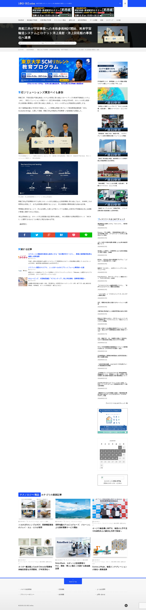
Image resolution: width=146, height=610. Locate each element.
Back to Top (73, 582)
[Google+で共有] (49, 234)
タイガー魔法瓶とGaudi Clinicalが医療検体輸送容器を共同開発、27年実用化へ (35, 568)
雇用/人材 (72, 20)
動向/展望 (116, 523)
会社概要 (61, 594)
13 (112, 454)
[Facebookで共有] (24, 234)
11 (105, 454)
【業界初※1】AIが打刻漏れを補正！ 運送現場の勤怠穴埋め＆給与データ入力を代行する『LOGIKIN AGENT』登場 (112, 394)
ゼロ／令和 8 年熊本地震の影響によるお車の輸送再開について (112, 243)
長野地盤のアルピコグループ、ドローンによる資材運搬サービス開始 (72, 526)
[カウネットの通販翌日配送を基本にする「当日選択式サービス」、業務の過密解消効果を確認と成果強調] (22, 257)
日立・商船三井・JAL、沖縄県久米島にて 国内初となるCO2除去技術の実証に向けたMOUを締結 (112, 339)
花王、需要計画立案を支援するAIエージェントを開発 (112, 303)
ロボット (42, 521)
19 (109, 458)
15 (120, 454)
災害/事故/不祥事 (45, 20)
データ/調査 (93, 20)
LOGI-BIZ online (28, 605)
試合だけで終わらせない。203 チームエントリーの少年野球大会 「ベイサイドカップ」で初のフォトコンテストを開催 (113, 319)
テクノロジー (50, 43)
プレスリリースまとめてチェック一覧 (117, 403)
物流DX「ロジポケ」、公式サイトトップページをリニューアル (112, 268)
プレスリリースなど (69, 43)
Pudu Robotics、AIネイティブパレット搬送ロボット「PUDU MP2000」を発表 (112, 277)
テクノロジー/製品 (60, 20)
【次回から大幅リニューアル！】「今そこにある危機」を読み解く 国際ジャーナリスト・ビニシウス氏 (112, 108)
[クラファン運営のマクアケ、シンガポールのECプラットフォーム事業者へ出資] (22, 270)
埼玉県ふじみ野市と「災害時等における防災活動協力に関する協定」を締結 (112, 251)
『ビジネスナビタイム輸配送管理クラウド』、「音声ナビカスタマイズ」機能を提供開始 (112, 286)
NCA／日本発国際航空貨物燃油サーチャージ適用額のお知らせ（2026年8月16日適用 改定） (113, 347)
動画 (47, 521)
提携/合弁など (59, 43)
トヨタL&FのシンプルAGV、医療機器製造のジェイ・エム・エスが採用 (35, 526)
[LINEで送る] (86, 234)
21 (116, 458)
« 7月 (101, 468)
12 (109, 454)
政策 (101, 20)
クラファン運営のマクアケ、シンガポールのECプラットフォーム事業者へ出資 (56, 267)
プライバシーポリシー (27, 594)
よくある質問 (101, 589)
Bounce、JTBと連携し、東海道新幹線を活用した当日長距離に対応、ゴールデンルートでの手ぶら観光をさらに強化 (112, 233)
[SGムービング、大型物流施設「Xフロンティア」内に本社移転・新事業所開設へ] (22, 281)
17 (101, 458)
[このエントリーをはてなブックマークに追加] (61, 234)
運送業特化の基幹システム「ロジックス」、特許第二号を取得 (112, 224)
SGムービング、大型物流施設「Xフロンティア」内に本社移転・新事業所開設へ (57, 278)
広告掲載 (61, 589)
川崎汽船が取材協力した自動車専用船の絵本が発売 (112, 311)
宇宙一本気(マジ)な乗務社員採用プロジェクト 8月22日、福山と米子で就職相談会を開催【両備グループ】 (113, 329)
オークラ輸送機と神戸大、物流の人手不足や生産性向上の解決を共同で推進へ (109, 529)
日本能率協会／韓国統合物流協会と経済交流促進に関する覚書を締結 (112, 356)
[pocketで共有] (74, 234)
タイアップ (109, 20)
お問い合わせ (101, 594)
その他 (118, 20)
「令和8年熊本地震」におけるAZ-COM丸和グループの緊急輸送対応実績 (112, 364)
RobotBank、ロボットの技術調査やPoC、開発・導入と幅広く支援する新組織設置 (72, 566)
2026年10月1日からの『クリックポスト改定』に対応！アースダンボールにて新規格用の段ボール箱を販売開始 (112, 384)
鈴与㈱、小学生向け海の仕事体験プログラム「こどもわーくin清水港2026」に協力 (112, 260)
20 (112, 458)
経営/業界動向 (82, 20)
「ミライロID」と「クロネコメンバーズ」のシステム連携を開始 (112, 294)
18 (105, 458)
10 (101, 454)
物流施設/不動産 (32, 20)
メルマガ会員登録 (25, 589)
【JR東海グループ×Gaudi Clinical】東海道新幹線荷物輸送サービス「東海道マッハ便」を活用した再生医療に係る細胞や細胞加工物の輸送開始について (112, 374)
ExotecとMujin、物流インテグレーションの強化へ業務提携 (109, 568)
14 (116, 454)
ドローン (67, 521)
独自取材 (21, 20)
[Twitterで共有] (37, 234)
